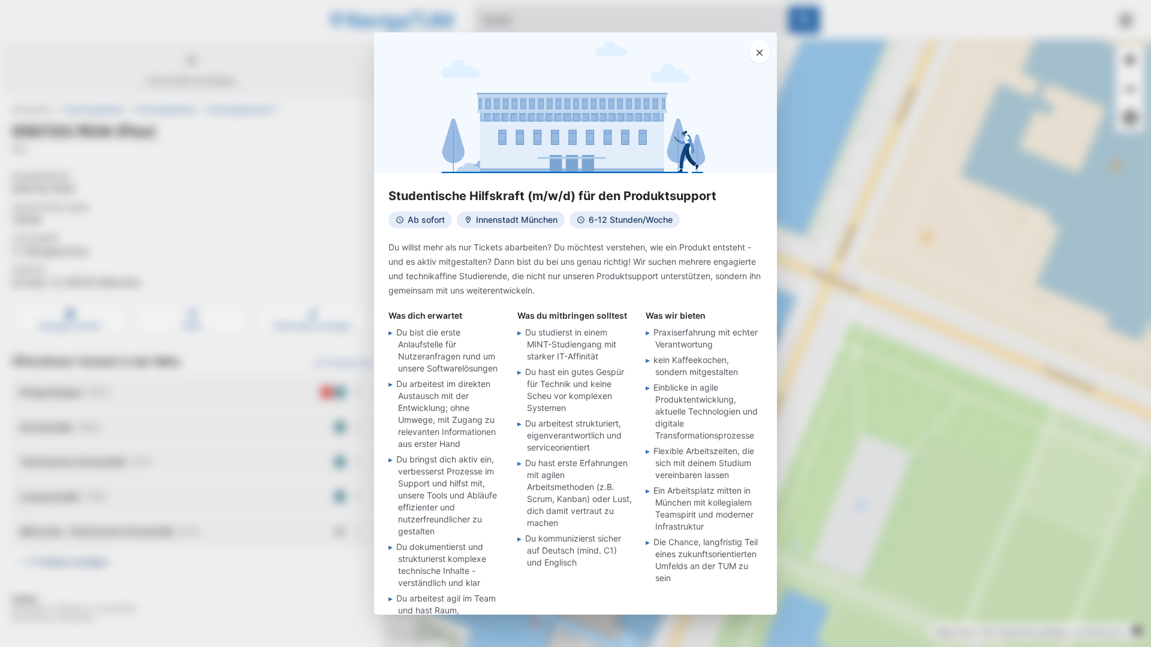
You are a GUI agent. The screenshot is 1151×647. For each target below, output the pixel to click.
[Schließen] (759, 52)
